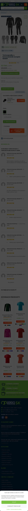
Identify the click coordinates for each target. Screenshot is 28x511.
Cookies (8, 509)
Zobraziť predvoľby (14, 506)
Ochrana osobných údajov (15, 509)
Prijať (14, 502)
